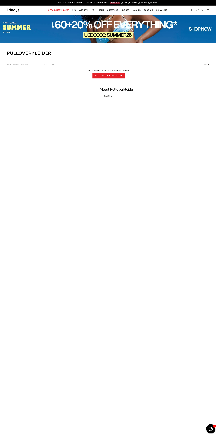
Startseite (9, 64)
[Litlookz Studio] (13, 10)
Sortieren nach (48, 64)
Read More (108, 96)
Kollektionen (16, 64)
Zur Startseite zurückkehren (108, 76)
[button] (148, 10)
